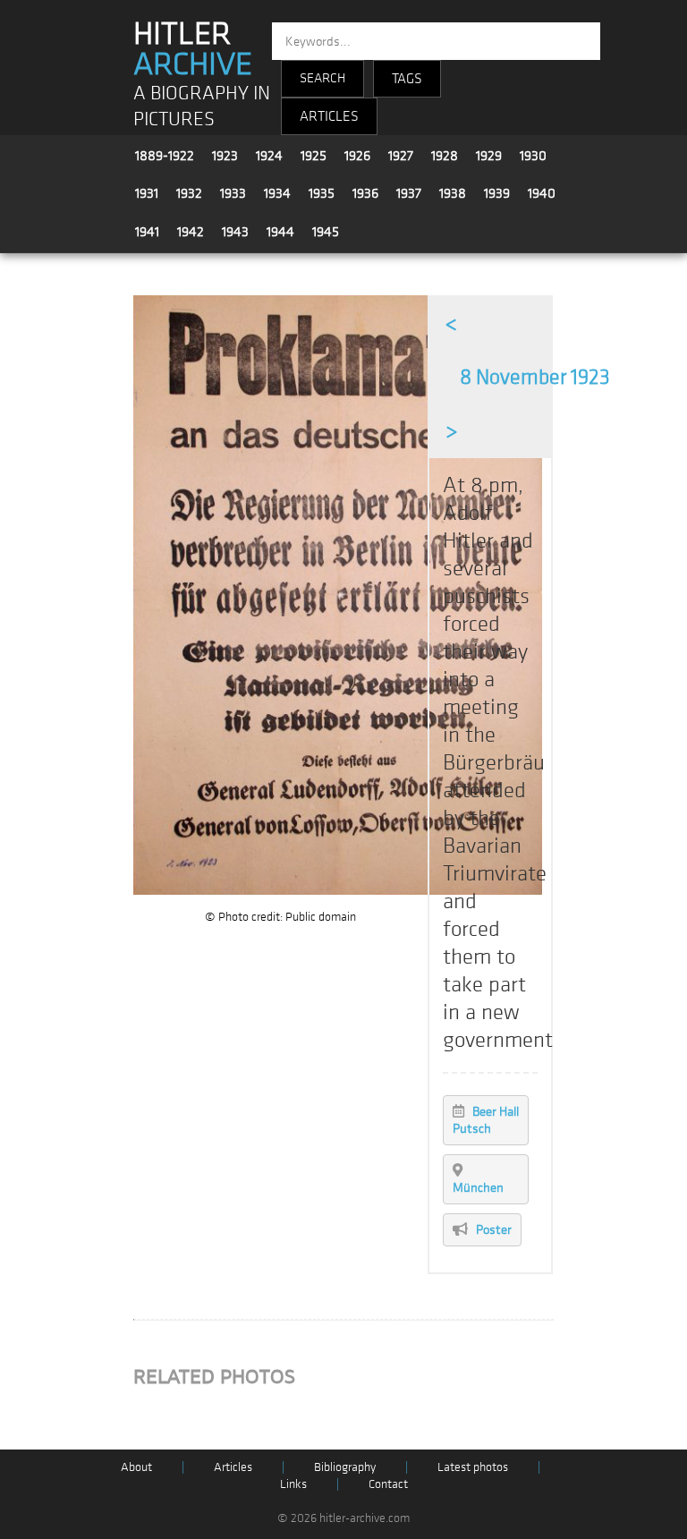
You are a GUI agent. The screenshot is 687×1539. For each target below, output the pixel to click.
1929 (489, 156)
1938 (452, 193)
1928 (444, 156)
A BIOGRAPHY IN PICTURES (201, 106)
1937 (408, 193)
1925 (314, 156)
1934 (277, 193)
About (136, 1466)
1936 (365, 193)
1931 (146, 193)
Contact (388, 1483)
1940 (542, 193)
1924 (269, 156)
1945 (325, 232)
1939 (497, 193)
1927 (400, 156)
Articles (233, 1466)
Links (293, 1483)
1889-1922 (164, 156)
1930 (533, 156)
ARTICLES (329, 116)
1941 (147, 232)
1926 (357, 156)
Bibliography (345, 1466)
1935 (322, 193)
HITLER (192, 49)
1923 (225, 156)
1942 (190, 232)
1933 (233, 193)
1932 (189, 193)
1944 (280, 232)
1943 (235, 232)
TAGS (407, 79)
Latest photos (472, 1466)
